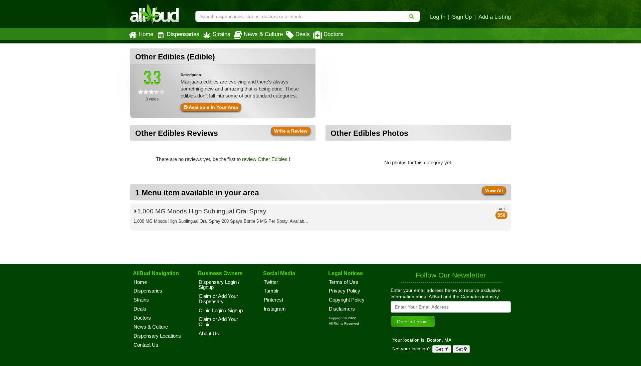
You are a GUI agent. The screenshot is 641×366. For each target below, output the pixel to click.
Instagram (275, 309)
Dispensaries (183, 34)
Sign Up (462, 17)
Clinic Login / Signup (221, 310)
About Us (209, 333)
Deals (302, 34)
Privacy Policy (344, 291)
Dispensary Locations (157, 336)
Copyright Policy (347, 300)
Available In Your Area (213, 107)
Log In (437, 17)
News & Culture (263, 34)
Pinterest (273, 300)
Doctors (333, 34)
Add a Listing (494, 17)
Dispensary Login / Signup (219, 285)
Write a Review (290, 131)
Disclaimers (342, 309)
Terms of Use (343, 282)
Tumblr (271, 291)
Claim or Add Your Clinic (218, 322)
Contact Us (146, 345)
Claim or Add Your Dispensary (218, 299)
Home (146, 34)
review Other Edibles (265, 159)
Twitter (271, 282)
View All (494, 190)
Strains (221, 34)
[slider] (151, 92)
